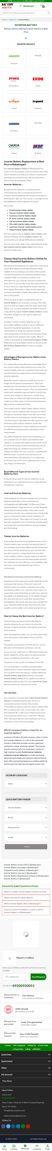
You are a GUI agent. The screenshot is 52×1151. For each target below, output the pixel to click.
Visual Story (18, 1049)
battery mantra (32, 237)
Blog (28, 1049)
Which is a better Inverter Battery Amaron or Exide (25, 891)
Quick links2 (7, 1061)
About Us (32, 1045)
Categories (12, 20)
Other (4, 1068)
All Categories (19, 1045)
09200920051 (8, 1098)
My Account (6, 1074)
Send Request (38, 977)
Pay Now (7, 1080)
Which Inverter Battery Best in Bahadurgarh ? (23, 903)
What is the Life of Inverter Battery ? (19, 897)
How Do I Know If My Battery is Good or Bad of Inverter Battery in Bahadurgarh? (23, 910)
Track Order (43, 1045)
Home (4, 20)
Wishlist (37, 1049)
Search (26, 847)
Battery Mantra (23, 1139)
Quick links (6, 1054)
